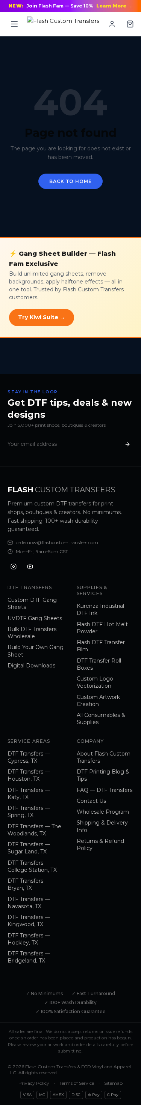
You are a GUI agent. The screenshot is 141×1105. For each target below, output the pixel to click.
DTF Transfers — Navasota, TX (29, 903)
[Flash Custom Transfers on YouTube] (30, 567)
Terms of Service (76, 1083)
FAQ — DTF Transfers (104, 790)
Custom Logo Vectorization (95, 682)
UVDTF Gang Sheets (35, 618)
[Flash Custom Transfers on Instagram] (14, 567)
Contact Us (91, 801)
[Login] (112, 24)
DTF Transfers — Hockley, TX (29, 939)
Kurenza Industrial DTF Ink (100, 609)
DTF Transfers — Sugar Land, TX (29, 848)
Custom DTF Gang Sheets (32, 603)
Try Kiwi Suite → (41, 317)
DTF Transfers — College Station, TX (32, 866)
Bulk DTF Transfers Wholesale (32, 633)
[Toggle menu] (14, 24)
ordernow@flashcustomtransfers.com (57, 542)
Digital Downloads (31, 665)
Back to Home (70, 181)
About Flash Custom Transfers (103, 757)
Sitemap (113, 1083)
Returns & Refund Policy (100, 845)
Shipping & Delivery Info (102, 826)
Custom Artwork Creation (98, 701)
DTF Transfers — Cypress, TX (29, 757)
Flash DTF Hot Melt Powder (102, 628)
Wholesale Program (103, 811)
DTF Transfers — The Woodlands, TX (34, 830)
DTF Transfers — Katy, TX (29, 794)
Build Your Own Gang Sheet (36, 651)
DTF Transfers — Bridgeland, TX (29, 957)
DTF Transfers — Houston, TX (29, 775)
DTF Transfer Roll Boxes (99, 664)
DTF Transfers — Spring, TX (29, 812)
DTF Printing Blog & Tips (103, 775)
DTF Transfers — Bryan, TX (29, 884)
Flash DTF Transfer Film (101, 646)
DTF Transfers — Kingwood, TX (29, 921)
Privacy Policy (33, 1083)
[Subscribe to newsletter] (127, 444)
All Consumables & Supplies (101, 719)
